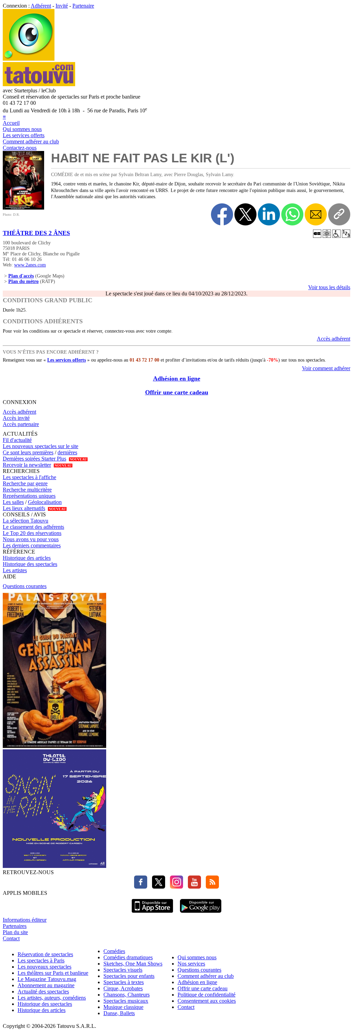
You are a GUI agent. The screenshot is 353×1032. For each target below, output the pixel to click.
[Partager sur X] (245, 214)
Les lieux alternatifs (24, 508)
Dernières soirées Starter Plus (34, 459)
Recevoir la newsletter (27, 465)
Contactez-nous (20, 148)
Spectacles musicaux (125, 1001)
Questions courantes (25, 586)
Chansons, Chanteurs (126, 995)
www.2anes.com (30, 264)
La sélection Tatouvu (25, 521)
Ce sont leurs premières (28, 452)
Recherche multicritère (27, 490)
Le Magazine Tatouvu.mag (47, 979)
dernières (67, 452)
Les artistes (15, 570)
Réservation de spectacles (45, 954)
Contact (11, 938)
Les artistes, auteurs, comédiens (52, 998)
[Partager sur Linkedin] (269, 214)
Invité (62, 6)
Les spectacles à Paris (41, 960)
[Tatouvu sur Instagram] (175, 887)
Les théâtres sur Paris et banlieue (53, 973)
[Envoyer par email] (316, 214)
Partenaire (83, 6)
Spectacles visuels (122, 970)
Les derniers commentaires (32, 545)
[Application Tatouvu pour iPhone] (152, 914)
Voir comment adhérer (326, 368)
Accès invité (16, 418)
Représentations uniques (29, 496)
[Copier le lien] (339, 214)
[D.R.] (23, 208)
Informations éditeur (25, 920)
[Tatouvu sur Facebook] (140, 887)
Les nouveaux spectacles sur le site (40, 446)
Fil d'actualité (17, 440)
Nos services (191, 964)
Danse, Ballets (119, 1013)
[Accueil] (28, 59)
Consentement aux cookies (207, 1001)
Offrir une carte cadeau (176, 392)
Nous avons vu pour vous (31, 539)
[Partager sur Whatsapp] (292, 214)
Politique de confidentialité (206, 995)
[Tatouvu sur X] (157, 887)
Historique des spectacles (30, 564)
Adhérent (41, 6)
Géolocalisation (45, 502)
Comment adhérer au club (31, 141)
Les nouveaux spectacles (44, 967)
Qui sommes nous (22, 129)
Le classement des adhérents (33, 527)
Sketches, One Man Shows (132, 964)
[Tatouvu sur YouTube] (192, 887)
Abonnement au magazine (46, 985)
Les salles (13, 502)
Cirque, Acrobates (123, 988)
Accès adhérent (333, 339)
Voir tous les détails (329, 287)
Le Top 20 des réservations (32, 533)
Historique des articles (27, 558)
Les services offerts (23, 135)
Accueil (11, 123)
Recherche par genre (25, 483)
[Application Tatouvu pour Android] (200, 914)
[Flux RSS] (210, 887)
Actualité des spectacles (43, 991)
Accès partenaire (21, 424)
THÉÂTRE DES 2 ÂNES (36, 233)
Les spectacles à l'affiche (29, 477)
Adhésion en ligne (176, 378)
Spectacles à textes (123, 982)
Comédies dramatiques (128, 957)
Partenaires (15, 926)
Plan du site (15, 932)
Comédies (114, 951)
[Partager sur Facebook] (222, 214)
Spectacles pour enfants (128, 976)
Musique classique (123, 1007)
